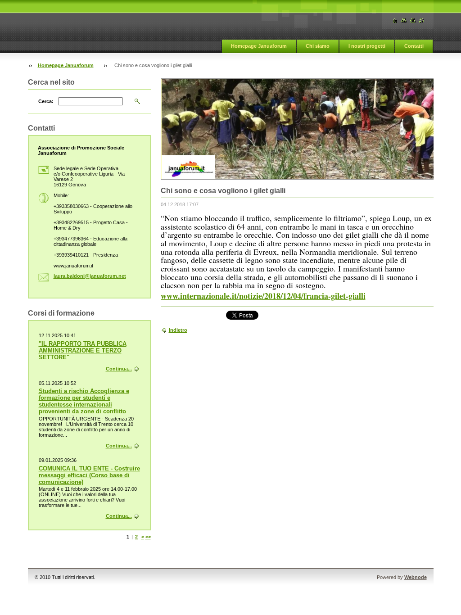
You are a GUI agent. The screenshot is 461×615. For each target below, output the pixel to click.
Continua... (119, 368)
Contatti (414, 46)
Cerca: (46, 101)
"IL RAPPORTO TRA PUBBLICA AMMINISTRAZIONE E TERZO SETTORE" (83, 350)
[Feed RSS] (422, 20)
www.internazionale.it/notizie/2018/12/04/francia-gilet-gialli (263, 296)
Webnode (415, 577)
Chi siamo (318, 46)
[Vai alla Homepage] (395, 20)
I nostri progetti (366, 46)
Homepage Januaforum (259, 46)
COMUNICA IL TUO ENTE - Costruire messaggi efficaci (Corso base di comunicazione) (89, 475)
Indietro (178, 330)
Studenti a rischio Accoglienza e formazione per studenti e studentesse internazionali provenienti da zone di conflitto (84, 401)
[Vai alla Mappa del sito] (404, 20)
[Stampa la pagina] (413, 20)
